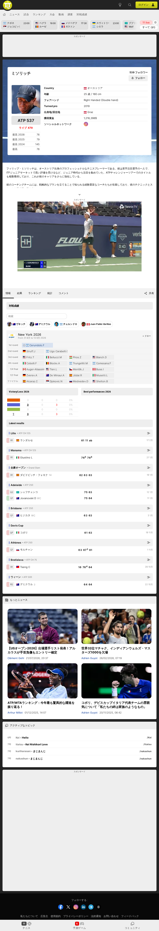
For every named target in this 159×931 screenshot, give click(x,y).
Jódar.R (77, 375)
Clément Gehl (16, 658)
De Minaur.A (57, 375)
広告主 (44, 916)
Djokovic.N (56, 381)
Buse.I (100, 369)
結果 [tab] (19, 293)
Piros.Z (77, 357)
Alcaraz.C (32, 381)
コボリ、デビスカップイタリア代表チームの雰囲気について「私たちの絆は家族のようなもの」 (115, 705)
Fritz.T (30, 357)
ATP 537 (26, 120)
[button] (129, 5)
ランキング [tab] (34, 293)
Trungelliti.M (80, 363)
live (146, 22)
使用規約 (56, 916)
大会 (52, 14)
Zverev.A (31, 375)
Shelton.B (102, 381)
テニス (26, 927)
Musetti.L (102, 375)
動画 (61, 14)
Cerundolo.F (36, 345)
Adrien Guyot (89, 658)
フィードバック (130, 916)
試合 (26, 14)
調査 (70, 14)
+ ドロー (147, 336)
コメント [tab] (64, 293)
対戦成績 (82, 14)
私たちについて (29, 916)
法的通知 (96, 916)
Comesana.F (103, 363)
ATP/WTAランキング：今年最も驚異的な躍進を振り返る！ (41, 705)
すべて (148, 27)
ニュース (15, 14)
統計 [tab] (49, 293)
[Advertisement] (79, 47)
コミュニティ (132, 927)
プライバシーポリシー (75, 916)
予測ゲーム (79, 927)
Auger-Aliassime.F (35, 369)
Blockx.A (55, 363)
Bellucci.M (56, 357)
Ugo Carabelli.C (58, 351)
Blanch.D (101, 357)
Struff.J (30, 351)
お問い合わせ (111, 916)
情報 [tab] (8, 293)
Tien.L (53, 369)
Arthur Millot (15, 712)
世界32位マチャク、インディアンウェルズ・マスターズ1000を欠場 (115, 650)
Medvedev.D (80, 381)
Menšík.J (78, 369)
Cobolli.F (31, 363)
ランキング (39, 14)
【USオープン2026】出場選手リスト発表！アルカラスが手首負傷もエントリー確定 (41, 650)
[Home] (4, 14)
